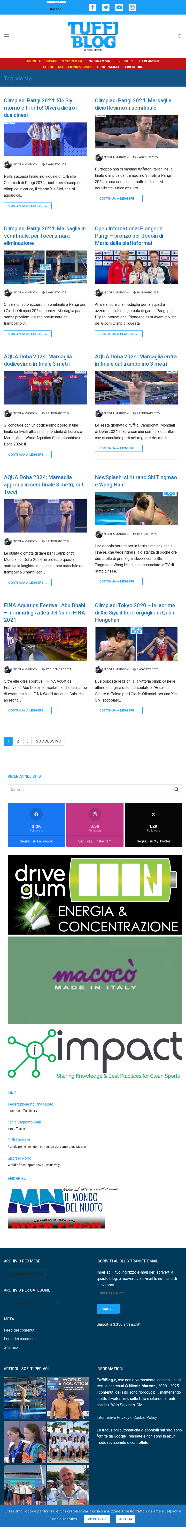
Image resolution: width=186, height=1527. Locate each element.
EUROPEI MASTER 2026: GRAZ (67, 67)
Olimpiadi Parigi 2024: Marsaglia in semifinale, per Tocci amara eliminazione (45, 236)
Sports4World (19, 1158)
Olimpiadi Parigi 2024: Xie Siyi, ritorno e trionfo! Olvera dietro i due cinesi (41, 107)
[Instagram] (132, 7)
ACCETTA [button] (125, 1519)
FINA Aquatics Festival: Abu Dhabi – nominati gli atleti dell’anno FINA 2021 (44, 612)
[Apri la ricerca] (180, 36)
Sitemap (11, 1347)
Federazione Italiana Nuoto (30, 1104)
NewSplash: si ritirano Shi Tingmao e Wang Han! (136, 481)
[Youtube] (119, 7)
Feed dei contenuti (19, 1330)
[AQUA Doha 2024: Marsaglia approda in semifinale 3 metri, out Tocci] (45, 516)
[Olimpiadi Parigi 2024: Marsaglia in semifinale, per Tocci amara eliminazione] (45, 267)
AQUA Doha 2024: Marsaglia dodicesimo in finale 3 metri (38, 360)
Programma (99, 61)
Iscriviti (108, 1308)
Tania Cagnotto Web (24, 1122)
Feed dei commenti (20, 1338)
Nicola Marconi (25, 164)
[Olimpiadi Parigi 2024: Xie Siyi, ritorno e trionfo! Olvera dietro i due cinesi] (45, 139)
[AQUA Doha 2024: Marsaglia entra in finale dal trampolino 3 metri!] (136, 387)
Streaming (149, 61)
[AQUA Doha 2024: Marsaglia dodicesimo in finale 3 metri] (45, 387)
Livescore (125, 61)
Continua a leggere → (27, 206)
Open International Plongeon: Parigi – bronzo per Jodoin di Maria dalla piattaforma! (129, 236)
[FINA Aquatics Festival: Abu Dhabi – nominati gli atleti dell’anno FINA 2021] (45, 644)
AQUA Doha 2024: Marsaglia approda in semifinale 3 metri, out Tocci (44, 484)
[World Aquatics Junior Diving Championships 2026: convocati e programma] (68, 1443)
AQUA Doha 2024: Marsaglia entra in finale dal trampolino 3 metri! (136, 360)
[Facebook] (92, 7)
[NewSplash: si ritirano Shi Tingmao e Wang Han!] (136, 508)
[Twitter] (106, 7)
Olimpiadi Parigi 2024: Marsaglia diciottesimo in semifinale (133, 104)
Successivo (48, 741)
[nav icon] (6, 36)
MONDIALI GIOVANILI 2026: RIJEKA (54, 61)
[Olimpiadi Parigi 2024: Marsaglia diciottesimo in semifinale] (136, 131)
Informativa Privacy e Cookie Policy (127, 1417)
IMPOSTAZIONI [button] (97, 1519)
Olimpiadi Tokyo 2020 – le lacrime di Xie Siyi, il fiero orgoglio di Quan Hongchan (135, 612)
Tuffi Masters (19, 1140)
